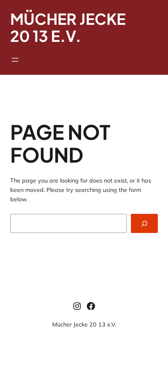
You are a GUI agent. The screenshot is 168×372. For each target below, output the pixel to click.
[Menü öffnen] (15, 60)
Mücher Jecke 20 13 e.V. (84, 324)
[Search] (144, 223)
